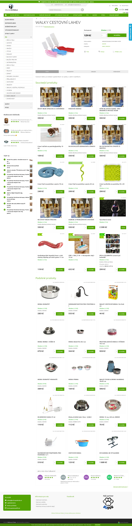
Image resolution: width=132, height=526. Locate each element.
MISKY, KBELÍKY (11, 96)
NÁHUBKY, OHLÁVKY (13, 76)
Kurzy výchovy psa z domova (72, 513)
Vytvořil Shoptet (124, 522)
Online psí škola (11, 505)
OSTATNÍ (9, 43)
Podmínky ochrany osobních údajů (45, 506)
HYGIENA (9, 90)
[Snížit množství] (106, 36)
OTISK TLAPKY (77, 15)
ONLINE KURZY (114, 15)
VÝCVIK (9, 51)
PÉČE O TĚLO (10, 40)
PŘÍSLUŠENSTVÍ (11, 79)
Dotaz (102, 51)
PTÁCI (103, 15)
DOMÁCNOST (11, 98)
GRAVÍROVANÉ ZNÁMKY (14, 93)
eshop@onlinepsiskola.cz (14, 500)
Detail (123, 227)
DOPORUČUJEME (29, 15)
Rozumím (97, 524)
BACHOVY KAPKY (12, 57)
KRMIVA (9, 46)
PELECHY (9, 71)
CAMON (104, 44)
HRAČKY (9, 48)
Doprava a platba (41, 502)
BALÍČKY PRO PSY (12, 59)
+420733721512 (11, 503)
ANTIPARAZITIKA (11, 62)
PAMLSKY (9, 54)
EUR (127, 12)
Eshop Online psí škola (58, 513)
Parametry (70, 71)
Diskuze (93, 71)
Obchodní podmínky (41, 504)
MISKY (8, 68)
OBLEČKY (9, 85)
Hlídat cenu (118, 51)
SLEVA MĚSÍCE (14, 15)
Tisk (87, 51)
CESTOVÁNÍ (10, 82)
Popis (47, 71)
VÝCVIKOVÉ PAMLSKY (62, 15)
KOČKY (95, 15)
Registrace (125, 5)
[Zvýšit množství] (106, 34)
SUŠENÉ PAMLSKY (45, 15)
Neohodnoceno (49, 27)
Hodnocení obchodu (41, 500)
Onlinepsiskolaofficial (13, 508)
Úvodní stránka (6, 15)
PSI (87, 15)
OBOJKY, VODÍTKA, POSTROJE (16, 87)
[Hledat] (82, 9)
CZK (124, 13)
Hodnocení (116, 71)
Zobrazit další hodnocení (120, 486)
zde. (93, 524)
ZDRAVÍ (9, 73)
